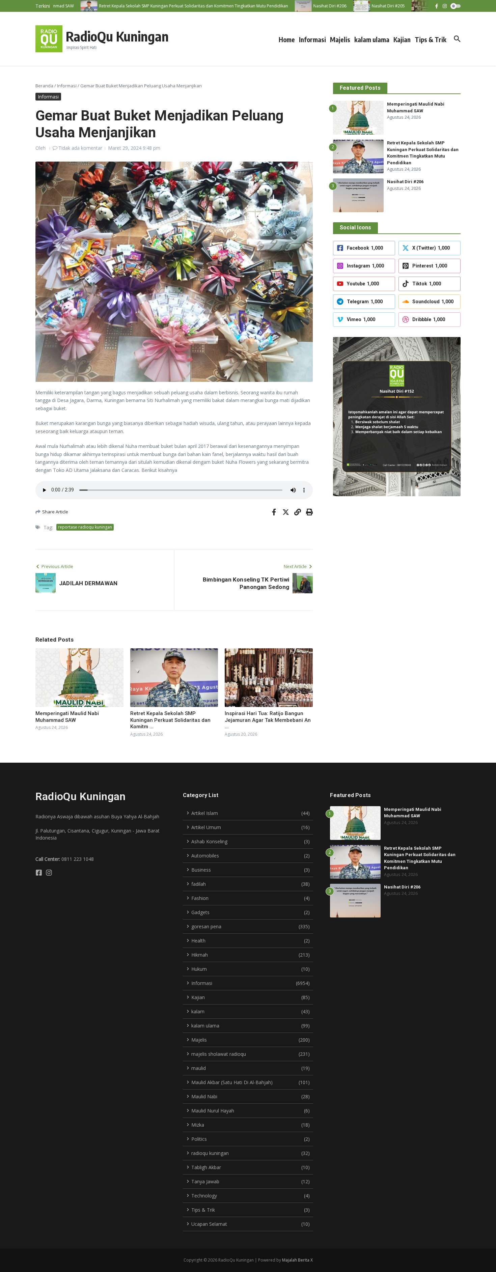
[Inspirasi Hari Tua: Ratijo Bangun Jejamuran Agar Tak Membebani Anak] (404, 5)
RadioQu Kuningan (117, 36)
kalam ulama (371, 39)
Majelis (340, 39)
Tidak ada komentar (80, 148)
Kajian (402, 39)
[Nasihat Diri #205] (346, 5)
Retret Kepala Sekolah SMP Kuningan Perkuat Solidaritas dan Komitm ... (170, 720)
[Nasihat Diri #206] (288, 5)
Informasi (312, 39)
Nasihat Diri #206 (405, 181)
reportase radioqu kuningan (85, 527)
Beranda (44, 86)
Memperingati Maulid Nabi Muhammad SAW (67, 716)
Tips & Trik (430, 39)
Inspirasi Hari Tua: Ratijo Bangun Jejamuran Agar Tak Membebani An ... (268, 720)
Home (287, 39)
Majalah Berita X (297, 1260)
